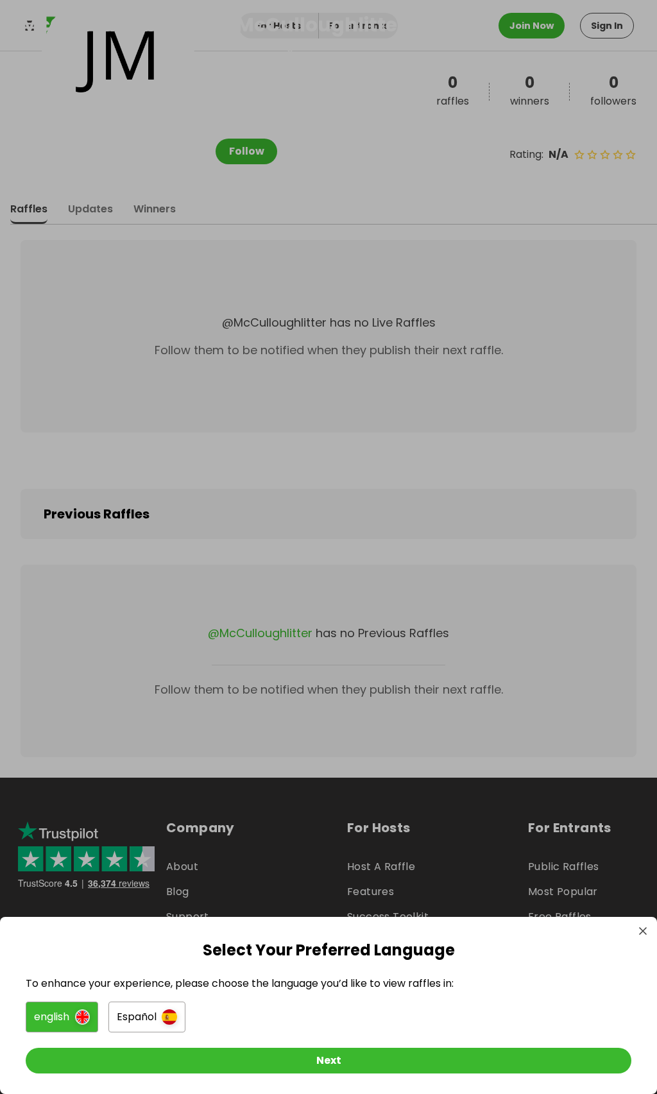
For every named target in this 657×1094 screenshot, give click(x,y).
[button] (62, 1017)
